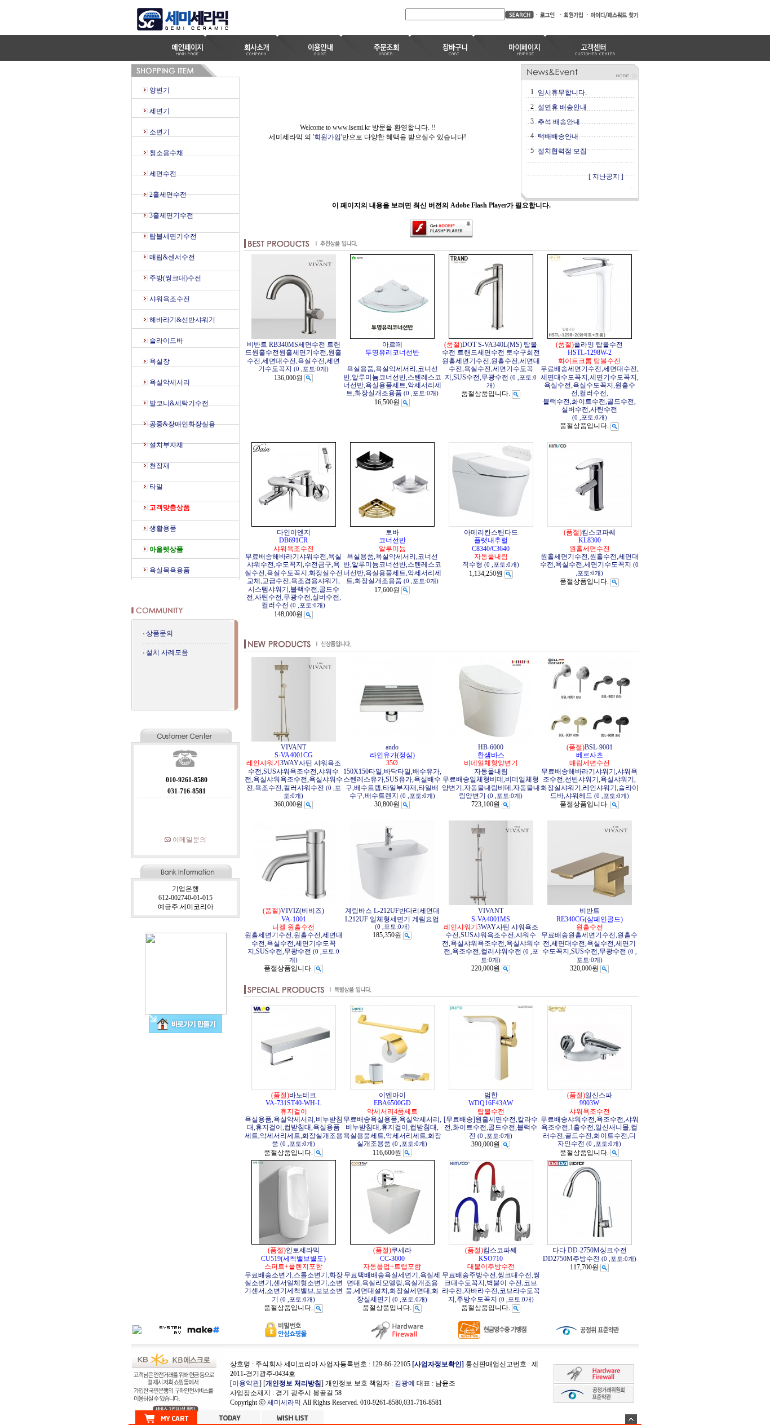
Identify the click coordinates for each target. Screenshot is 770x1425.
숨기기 (631, 1419)
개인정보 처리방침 (293, 1383)
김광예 (405, 1383)
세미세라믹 (284, 1402)
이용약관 (245, 1383)
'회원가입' (327, 137)
